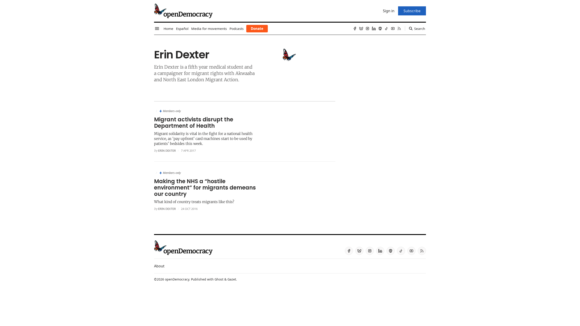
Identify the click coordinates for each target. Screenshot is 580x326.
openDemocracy (177, 279)
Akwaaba (245, 73)
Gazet (231, 279)
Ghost (219, 279)
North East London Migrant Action (200, 79)
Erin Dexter (167, 151)
